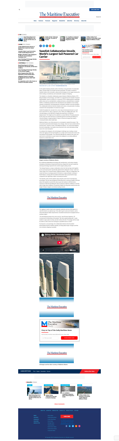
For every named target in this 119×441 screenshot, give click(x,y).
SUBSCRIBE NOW (95, 9)
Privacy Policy (69, 410)
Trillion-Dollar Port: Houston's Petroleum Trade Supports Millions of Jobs (93, 38)
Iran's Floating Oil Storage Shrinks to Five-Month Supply (27, 60)
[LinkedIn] (70, 426)
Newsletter (62, 20)
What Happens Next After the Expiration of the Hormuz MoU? (26, 74)
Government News (52, 426)
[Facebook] (66, 426)
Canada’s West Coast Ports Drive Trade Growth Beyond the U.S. (27, 52)
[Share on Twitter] (44, 46)
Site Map (76, 410)
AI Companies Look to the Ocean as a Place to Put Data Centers (27, 81)
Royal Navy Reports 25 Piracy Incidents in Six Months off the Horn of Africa (30, 39)
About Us (43, 410)
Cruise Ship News (52, 419)
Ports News (50, 421)
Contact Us (62, 410)
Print (34, 371)
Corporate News (51, 430)
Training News (51, 425)
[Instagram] (79, 426)
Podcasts (47, 20)
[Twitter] (73, 426)
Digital (38, 371)
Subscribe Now (69, 337)
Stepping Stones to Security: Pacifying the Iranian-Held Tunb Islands (26, 78)
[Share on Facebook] (40, 46)
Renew (48, 371)
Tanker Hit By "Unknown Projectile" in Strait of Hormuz (51, 38)
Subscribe (83, 20)
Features (41, 20)
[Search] (19, 10)
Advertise (69, 20)
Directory (76, 20)
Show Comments (59, 404)
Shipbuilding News (52, 417)
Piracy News (50, 415)
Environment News (52, 428)
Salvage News (51, 423)
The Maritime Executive (61, 85)
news (35, 20)
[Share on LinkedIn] (47, 46)
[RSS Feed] (76, 426)
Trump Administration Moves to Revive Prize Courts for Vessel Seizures (26, 48)
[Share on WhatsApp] (53, 46)
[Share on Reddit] (50, 46)
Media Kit (98, 16)
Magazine (54, 20)
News (35, 415)
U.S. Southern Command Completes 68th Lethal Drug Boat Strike (72, 38)
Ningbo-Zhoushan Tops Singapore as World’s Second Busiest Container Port (27, 56)
